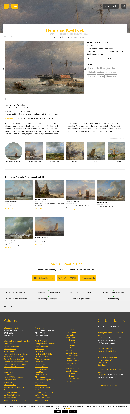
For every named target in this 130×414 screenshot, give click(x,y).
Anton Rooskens (72, 379)
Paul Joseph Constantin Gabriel (16, 354)
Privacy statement (105, 360)
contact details (89, 278)
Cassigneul (70, 345)
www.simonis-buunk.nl (106, 340)
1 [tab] (41, 95)
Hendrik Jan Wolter (42, 397)
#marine (100, 76)
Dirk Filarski (39, 349)
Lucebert (70, 366)
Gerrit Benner (71, 337)
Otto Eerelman (10, 349)
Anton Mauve (9, 374)
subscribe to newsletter (108, 385)
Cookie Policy (103, 362)
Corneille (69, 350)
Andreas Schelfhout (11, 390)
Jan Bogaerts (71, 340)
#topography (111, 76)
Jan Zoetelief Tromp (12, 395)
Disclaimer (102, 365)
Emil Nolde (70, 373)
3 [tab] (47, 95)
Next (85, 69)
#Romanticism (111, 72)
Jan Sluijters (40, 382)
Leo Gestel (39, 351)
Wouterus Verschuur (12, 397)
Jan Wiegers (71, 381)
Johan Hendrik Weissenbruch (15, 400)
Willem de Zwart (42, 400)
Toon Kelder (40, 364)
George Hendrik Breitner (45, 344)
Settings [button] (57, 411)
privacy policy (69, 408)
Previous (4, 69)
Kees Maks (39, 372)
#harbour (91, 76)
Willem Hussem (72, 361)
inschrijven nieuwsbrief (107, 348)
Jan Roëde (70, 376)
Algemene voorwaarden (107, 357)
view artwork (9, 208)
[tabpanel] (44, 67)
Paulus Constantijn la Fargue (15, 364)
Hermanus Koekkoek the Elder (16, 362)
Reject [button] (65, 411)
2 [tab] (44, 95)
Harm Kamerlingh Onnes (44, 380)
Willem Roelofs (10, 385)
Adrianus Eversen (10, 351)
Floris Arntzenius (41, 341)
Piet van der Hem (42, 356)
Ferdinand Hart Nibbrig (44, 354)
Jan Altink (70, 330)
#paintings (111, 68)
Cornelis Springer (10, 392)
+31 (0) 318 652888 (68, 278)
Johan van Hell (72, 355)
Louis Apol (8, 344)
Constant (69, 348)
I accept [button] (72, 411)
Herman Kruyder (41, 367)
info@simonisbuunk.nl (44, 278)
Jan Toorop (39, 390)
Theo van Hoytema (42, 359)
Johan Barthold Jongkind (13, 356)
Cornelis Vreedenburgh (44, 392)
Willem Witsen (41, 395)
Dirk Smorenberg (42, 385)
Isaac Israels (39, 362)
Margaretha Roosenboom (14, 387)
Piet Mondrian (40, 377)
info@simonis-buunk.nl (106, 343)
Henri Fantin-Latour (43, 346)
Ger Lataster (71, 363)
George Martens (41, 374)
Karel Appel (71, 332)
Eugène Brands (72, 343)
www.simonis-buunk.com (107, 377)
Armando (70, 335)
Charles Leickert (10, 380)
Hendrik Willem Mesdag (13, 377)
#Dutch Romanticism (96, 72)
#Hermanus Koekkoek (96, 68)
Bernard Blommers (11, 346)
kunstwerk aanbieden (107, 351)
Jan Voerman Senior (42, 387)
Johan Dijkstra (71, 353)
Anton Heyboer (72, 358)
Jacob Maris (8, 372)
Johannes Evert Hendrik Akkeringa (17, 341)
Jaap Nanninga (72, 371)
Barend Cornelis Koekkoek (14, 359)
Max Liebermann (41, 369)
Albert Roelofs (9, 382)
